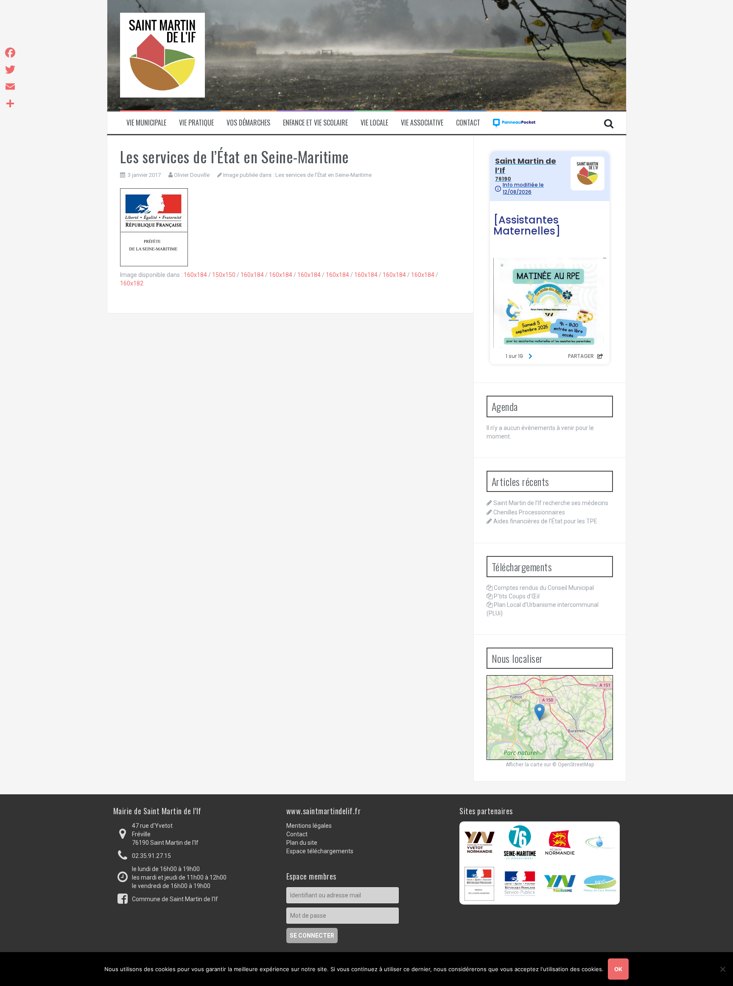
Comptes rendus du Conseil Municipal (544, 587)
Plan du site (301, 842)
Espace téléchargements (319, 851)
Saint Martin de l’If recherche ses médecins (550, 503)
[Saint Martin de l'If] (162, 54)
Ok (618, 969)
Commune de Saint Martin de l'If (175, 899)
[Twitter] (10, 69)
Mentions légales (309, 825)
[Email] (10, 86)
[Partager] (10, 103)
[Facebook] (10, 52)
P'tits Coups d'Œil (517, 596)
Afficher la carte (524, 765)
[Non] (722, 969)
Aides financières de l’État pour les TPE (545, 521)
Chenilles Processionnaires (529, 512)
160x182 (131, 283)
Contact (468, 123)
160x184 (195, 274)
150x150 (223, 274)
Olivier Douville (192, 175)
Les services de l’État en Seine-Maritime (323, 175)
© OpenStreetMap (573, 765)
